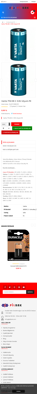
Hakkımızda (7, 352)
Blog (4, 339)
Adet (3, 124)
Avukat (28, 286)
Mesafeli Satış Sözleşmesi (11, 363)
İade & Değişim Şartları (10, 149)
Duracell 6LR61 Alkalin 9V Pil (18, 266)
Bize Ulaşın (6, 344)
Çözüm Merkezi (8, 377)
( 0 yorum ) (13, 106)
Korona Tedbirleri (8, 360)
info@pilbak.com (10, 319)
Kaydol (30, 292)
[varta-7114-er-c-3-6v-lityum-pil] (18, 80)
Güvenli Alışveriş (8, 355)
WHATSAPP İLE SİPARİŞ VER (23, 128)
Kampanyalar (7, 336)
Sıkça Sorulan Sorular (10, 341)
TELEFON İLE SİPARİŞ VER (11, 132)
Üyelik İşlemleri (8, 333)
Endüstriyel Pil (10, 22)
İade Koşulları (7, 358)
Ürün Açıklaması (8, 142)
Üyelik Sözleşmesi (9, 366)
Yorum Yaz (21, 106)
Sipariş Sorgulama (9, 328)
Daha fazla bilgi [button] (11, 387)
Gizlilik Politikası (8, 374)
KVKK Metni (7, 382)
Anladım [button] (18, 391)
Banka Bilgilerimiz (8, 330)
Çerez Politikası (8, 380)
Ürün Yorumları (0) (9, 146)
